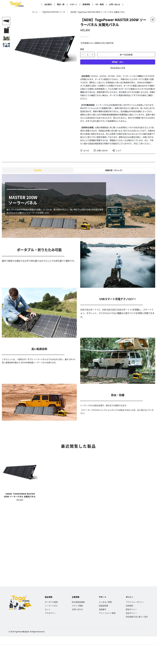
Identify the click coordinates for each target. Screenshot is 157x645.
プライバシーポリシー (135, 602)
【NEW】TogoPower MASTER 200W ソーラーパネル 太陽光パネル (20, 495)
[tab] (37, 170)
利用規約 (129, 605)
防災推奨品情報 (78, 602)
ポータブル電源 (51, 602)
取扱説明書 (103, 605)
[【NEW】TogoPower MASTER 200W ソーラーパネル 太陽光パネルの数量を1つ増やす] (92, 54)
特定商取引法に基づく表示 (137, 616)
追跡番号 (102, 609)
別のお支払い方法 (117, 67)
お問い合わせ (77, 609)
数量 (82, 49)
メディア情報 (77, 605)
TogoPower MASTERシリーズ (53, 12)
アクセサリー (50, 613)
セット (47, 609)
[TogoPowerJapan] (17, 4)
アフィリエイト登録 (107, 613)
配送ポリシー (131, 609)
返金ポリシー (131, 613)
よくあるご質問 (105, 602)
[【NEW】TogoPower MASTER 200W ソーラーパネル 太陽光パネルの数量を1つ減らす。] (82, 54)
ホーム (34, 12)
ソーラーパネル (51, 605)
